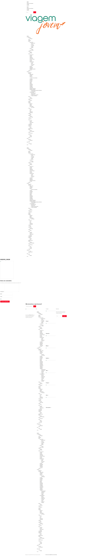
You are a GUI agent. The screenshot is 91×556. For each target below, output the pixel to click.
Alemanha (29, 73)
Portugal (29, 237)
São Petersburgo (32, 131)
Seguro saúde (33, 205)
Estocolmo (31, 133)
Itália (29, 119)
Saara (29, 141)
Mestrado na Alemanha (33, 88)
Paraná (31, 48)
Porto (30, 127)
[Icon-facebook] (28, 320)
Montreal (31, 164)
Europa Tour (29, 72)
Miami (32, 63)
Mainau (31, 82)
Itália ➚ (47, 370)
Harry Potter (31, 228)
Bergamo (31, 120)
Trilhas (29, 137)
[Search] (34, 306)
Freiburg (31, 78)
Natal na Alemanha (33, 204)
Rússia (29, 129)
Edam (30, 114)
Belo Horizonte (33, 154)
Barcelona (31, 103)
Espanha (29, 214)
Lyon (30, 221)
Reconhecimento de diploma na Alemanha (36, 90)
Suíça (29, 245)
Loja (27, 144)
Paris (30, 222)
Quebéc (31, 163)
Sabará (32, 46)
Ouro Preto (32, 156)
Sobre (28, 2)
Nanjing (31, 255)
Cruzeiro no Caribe (32, 59)
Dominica (31, 172)
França (29, 108)
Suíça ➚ (47, 395)
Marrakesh (31, 140)
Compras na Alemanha (34, 95)
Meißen (31, 83)
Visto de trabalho (33, 91)
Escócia (29, 212)
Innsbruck (31, 98)
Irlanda (29, 229)
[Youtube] (30, 320)
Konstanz (31, 81)
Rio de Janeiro (31, 50)
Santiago (31, 55)
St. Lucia (31, 181)
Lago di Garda (31, 122)
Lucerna (31, 247)
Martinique (31, 179)
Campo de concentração (34, 189)
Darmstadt (31, 187)
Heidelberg (31, 79)
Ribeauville (31, 111)
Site (0, 299)
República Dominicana (32, 180)
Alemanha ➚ (48, 333)
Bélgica (29, 99)
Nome (1, 293)
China (29, 254)
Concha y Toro (31, 54)
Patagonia (31, 38)
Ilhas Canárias (31, 106)
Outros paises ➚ (48, 407)
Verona (31, 123)
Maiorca (31, 105)
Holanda (29, 113)
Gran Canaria (32, 107)
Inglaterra (29, 115)
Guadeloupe (31, 67)
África (27, 138)
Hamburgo (31, 197)
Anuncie (28, 5)
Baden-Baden (31, 74)
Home (28, 1)
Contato (28, 4)
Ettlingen (31, 75)
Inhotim (32, 155)
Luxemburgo (30, 236)
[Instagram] (26, 320)
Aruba (29, 39)
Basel (30, 246)
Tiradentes (32, 45)
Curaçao (31, 171)
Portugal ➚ (47, 382)
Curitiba (32, 49)
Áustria (29, 96)
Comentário (2, 291)
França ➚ (47, 321)
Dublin (30, 230)
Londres (31, 116)
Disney (32, 62)
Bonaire (29, 70)
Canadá (29, 51)
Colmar (31, 220)
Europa (28, 71)
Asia (27, 253)
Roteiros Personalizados (30, 3)
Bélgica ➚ (47, 345)
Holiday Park (31, 87)
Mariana (32, 47)
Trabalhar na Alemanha (32, 89)
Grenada (31, 66)
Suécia (29, 132)
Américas (28, 148)
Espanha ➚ (47, 358)
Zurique (31, 136)
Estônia (29, 213)
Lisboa (31, 238)
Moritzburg (31, 195)
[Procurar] (34, 12)
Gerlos (30, 97)
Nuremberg (31, 196)
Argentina (29, 37)
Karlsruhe (31, 80)
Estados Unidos (32, 173)
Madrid (31, 104)
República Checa (30, 128)
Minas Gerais (31, 42)
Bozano (31, 121)
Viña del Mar (31, 58)
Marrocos (29, 139)
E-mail (1, 296)
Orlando (32, 65)
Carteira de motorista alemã (34, 206)
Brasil (29, 41)
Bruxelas (31, 100)
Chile (29, 165)
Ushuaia (31, 56)
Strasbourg (31, 112)
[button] (45, 146)
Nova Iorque (32, 64)
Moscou (31, 130)
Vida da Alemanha (32, 92)
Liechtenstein (30, 124)
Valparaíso (31, 57)
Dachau (31, 188)
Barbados (29, 40)
